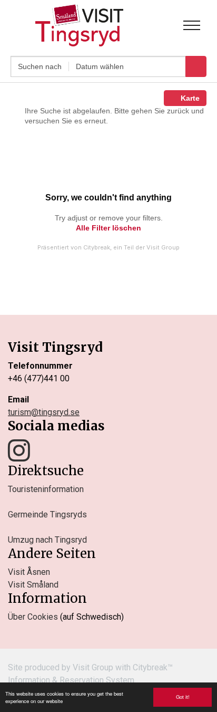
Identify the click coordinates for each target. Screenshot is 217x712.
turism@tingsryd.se (44, 412)
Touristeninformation (46, 489)
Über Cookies (33, 617)
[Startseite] (79, 25)
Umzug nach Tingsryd (47, 540)
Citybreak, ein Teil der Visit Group (131, 247)
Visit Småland (33, 585)
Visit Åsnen (29, 572)
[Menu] (191, 25)
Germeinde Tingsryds (47, 514)
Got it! (183, 696)
